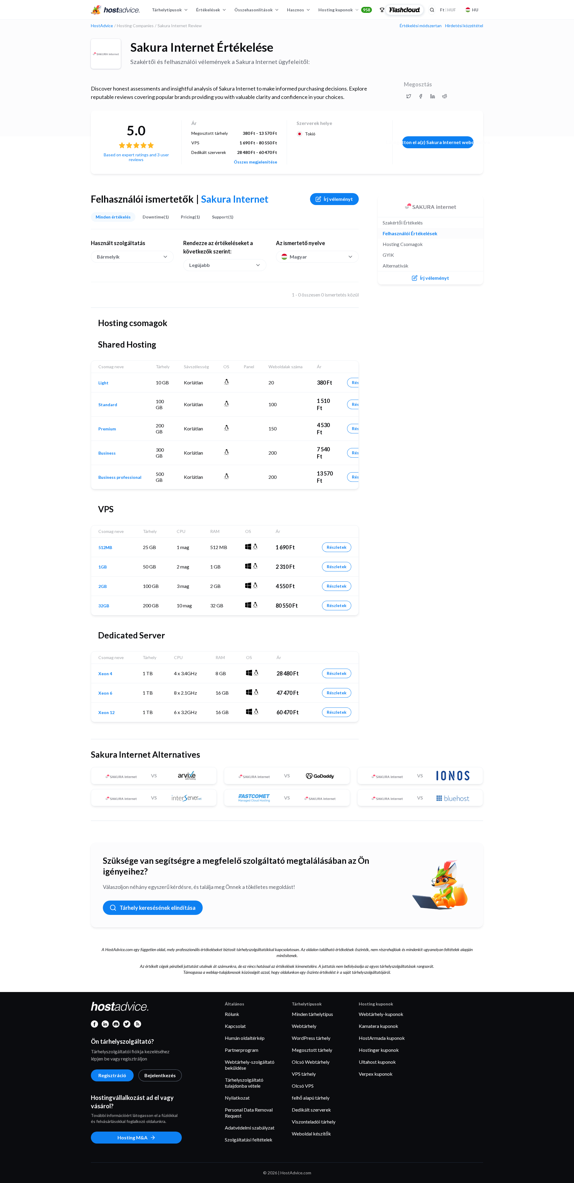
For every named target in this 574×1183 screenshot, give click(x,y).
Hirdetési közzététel (464, 25)
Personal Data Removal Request (249, 1112)
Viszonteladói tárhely (313, 1121)
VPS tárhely (304, 1074)
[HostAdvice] (115, 10)
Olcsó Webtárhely (310, 1062)
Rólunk (232, 1014)
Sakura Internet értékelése (201, 47)
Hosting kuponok (344, 9)
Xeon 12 (106, 712)
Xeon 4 (105, 673)
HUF (448, 9)
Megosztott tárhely (312, 1050)
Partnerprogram (241, 1050)
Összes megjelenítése (255, 162)
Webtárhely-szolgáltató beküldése (249, 1065)
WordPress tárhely (311, 1038)
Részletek (336, 547)
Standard (107, 404)
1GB (102, 567)
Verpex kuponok (376, 1074)
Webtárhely (304, 1026)
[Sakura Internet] (106, 54)
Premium (107, 429)
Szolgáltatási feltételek (248, 1139)
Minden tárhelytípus (312, 1014)
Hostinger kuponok (379, 1050)
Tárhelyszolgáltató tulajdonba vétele (244, 1083)
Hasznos (295, 9)
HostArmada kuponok (382, 1038)
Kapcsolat (235, 1026)
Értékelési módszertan (421, 25)
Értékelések (208, 9)
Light (103, 382)
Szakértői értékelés (403, 222)
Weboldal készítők (311, 1133)
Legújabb (199, 265)
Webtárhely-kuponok (381, 1014)
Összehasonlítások (253, 9)
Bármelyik (108, 256)
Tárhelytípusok (167, 9)
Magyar (298, 256)
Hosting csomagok (403, 244)
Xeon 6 (105, 693)
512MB (105, 547)
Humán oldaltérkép (245, 1038)
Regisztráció (112, 1075)
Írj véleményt (338, 199)
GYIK (388, 255)
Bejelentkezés (160, 1075)
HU (475, 9)
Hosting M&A (132, 1137)
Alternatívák (395, 265)
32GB (103, 605)
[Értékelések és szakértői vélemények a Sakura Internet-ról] (408, 96)
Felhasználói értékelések (410, 233)
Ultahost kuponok (377, 1062)
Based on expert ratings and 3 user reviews (136, 157)
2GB (102, 586)
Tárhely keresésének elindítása (158, 907)
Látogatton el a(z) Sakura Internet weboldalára (438, 142)
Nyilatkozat (237, 1098)
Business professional (119, 477)
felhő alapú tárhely (310, 1098)
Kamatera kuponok (378, 1026)
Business (107, 453)
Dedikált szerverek (311, 1109)
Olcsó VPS (303, 1086)
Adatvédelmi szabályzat (249, 1127)
